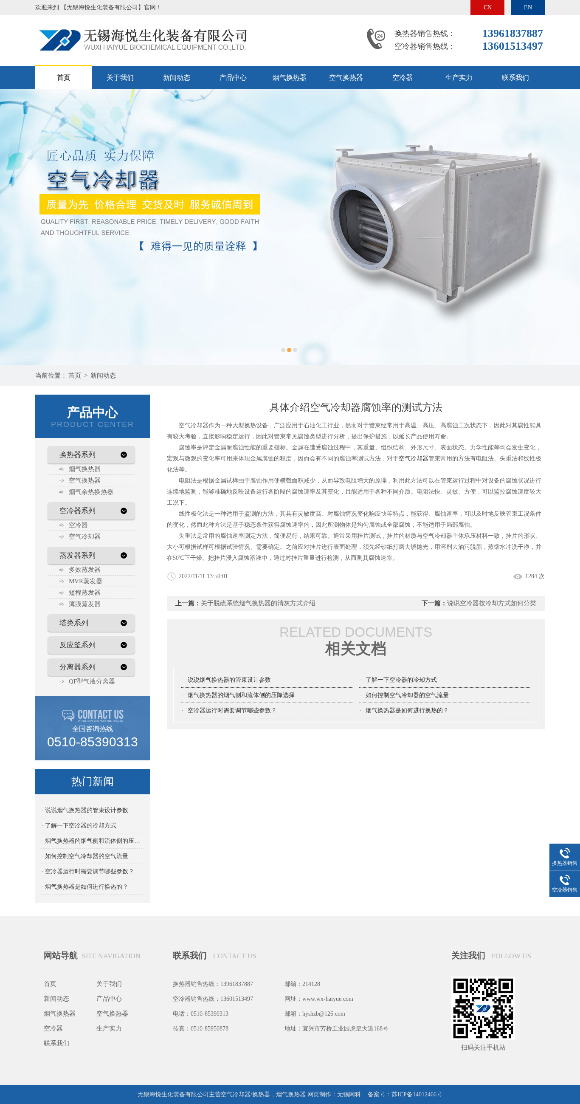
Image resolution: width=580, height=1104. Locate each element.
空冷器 (402, 77)
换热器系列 (77, 455)
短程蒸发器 (85, 592)
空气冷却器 (85, 536)
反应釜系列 (77, 645)
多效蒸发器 (85, 569)
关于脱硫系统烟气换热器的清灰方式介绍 (258, 603)
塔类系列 (73, 623)
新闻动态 (176, 77)
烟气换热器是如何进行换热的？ (407, 710)
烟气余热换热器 (91, 491)
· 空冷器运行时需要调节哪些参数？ (87, 871)
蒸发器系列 (77, 555)
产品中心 (233, 77)
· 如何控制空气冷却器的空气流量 (84, 856)
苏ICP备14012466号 (416, 1094)
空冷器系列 (77, 511)
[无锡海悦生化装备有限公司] (141, 23)
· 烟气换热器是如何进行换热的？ (84, 887)
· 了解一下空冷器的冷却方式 (78, 825)
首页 (63, 77)
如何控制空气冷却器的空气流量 (407, 695)
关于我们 (120, 77)
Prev (15, 227)
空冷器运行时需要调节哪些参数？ (232, 710)
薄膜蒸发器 (85, 604)
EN (528, 7)
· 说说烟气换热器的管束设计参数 (84, 810)
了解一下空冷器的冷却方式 (401, 680)
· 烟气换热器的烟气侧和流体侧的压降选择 (92, 841)
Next (565, 227)
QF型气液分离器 (92, 681)
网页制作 (319, 1094)
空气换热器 (346, 77)
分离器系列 (77, 667)
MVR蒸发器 (85, 581)
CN (488, 7)
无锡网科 (349, 1094)
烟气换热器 (290, 77)
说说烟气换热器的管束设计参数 (229, 680)
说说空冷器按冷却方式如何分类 (491, 603)
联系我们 (515, 77)
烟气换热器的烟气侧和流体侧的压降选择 (241, 695)
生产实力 (459, 77)
